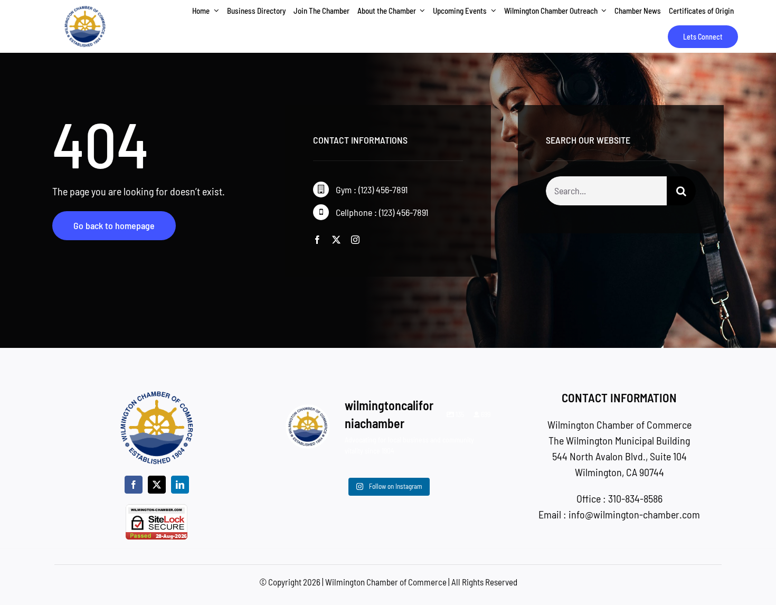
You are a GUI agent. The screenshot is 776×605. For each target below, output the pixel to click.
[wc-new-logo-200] (85, 10)
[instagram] (355, 239)
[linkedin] (180, 485)
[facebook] (317, 239)
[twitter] (336, 239)
